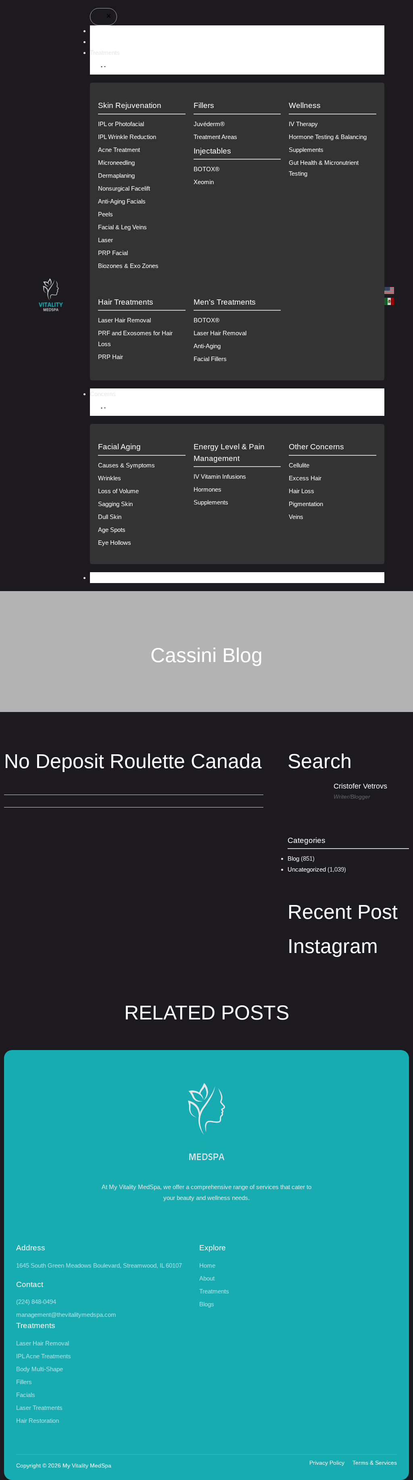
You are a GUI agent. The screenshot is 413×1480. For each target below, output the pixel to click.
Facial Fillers (210, 358)
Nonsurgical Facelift (124, 188)
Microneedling (116, 162)
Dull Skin (109, 516)
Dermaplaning (116, 175)
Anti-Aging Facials (122, 201)
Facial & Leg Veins (122, 227)
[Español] (389, 300)
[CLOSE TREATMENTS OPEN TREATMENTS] (101, 66)
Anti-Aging (207, 345)
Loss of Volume (118, 491)
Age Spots (111, 529)
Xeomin (204, 182)
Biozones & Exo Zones (128, 265)
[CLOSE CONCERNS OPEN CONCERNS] (101, 407)
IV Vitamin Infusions (220, 476)
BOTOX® (206, 169)
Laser (105, 240)
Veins (296, 516)
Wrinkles (109, 478)
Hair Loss (301, 491)
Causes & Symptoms (126, 465)
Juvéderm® (209, 123)
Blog (293, 858)
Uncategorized (307, 869)
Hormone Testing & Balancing (328, 136)
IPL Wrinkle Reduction (127, 136)
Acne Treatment (119, 149)
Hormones (207, 489)
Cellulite (299, 465)
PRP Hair (110, 356)
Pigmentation (306, 503)
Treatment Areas (215, 136)
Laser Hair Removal (124, 320)
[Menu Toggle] (103, 16)
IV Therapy (303, 123)
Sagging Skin (115, 503)
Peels (105, 214)
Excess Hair (305, 478)
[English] (389, 289)
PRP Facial (113, 252)
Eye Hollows (114, 542)
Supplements (306, 149)
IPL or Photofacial (121, 123)
